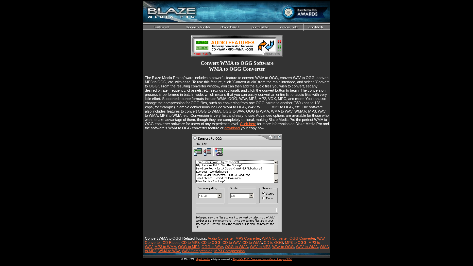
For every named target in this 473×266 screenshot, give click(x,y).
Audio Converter (221, 238)
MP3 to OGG (295, 242)
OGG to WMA (236, 247)
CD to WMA (252, 242)
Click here (248, 124)
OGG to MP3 (189, 247)
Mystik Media (203, 259)
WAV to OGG (283, 247)
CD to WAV (231, 242)
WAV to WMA (307, 247)
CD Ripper (171, 242)
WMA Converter (274, 238)
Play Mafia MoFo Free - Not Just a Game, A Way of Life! (262, 259)
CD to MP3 (190, 242)
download (232, 128)
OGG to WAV (212, 247)
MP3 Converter (248, 238)
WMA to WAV (169, 251)
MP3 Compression (229, 251)
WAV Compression (197, 251)
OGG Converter (302, 238)
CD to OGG (210, 242)
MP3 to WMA (165, 247)
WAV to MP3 (260, 247)
